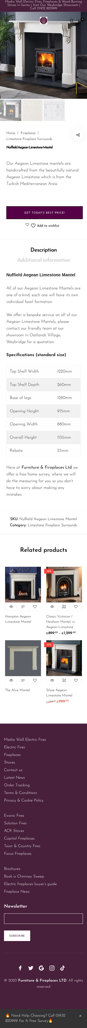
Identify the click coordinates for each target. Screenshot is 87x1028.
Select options (64, 606)
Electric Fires (14, 747)
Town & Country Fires (22, 846)
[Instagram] (51, 968)
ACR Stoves (14, 831)
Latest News (14, 778)
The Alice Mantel (17, 690)
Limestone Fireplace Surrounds (29, 139)
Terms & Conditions (20, 793)
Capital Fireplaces (19, 839)
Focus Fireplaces (17, 854)
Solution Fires (15, 823)
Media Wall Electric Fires (25, 740)
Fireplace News (17, 892)
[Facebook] (20, 968)
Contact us (13, 770)
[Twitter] (30, 968)
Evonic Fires (14, 816)
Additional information (43, 260)
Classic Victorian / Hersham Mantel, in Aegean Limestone (60, 622)
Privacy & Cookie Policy (24, 801)
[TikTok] (62, 968)
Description (43, 250)
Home (10, 133)
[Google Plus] (41, 968)
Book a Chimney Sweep (24, 877)
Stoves (9, 763)
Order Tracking (17, 785)
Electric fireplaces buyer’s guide (30, 884)
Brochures (12, 869)
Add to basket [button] (64, 680)
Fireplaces (28, 133)
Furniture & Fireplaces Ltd (47, 467)
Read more (23, 606)
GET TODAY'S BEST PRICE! (44, 213)
